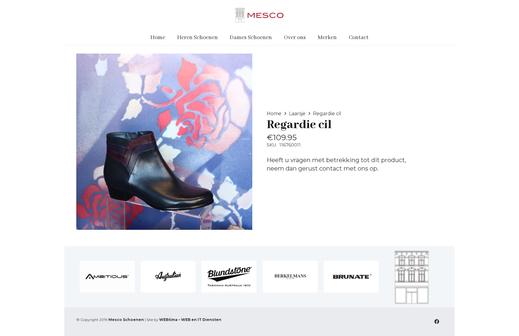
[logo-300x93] (259, 15)
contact (330, 168)
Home (274, 113)
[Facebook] (437, 322)
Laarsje (297, 113)
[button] (221, 37)
